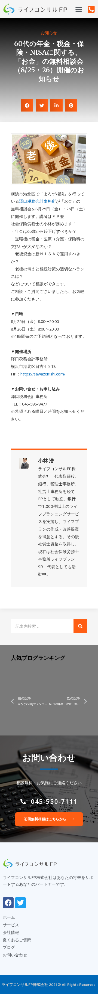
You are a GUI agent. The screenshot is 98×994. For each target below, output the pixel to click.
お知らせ (49, 32)
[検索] (80, 626)
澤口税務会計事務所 (37, 201)
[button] (78, 9)
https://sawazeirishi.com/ (42, 374)
